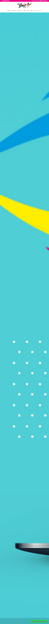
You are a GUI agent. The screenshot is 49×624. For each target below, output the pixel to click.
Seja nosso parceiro (36, 10)
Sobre (15, 10)
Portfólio (27, 10)
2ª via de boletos (36, 0)
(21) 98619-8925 (5, 0)
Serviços (21, 10)
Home (10, 10)
